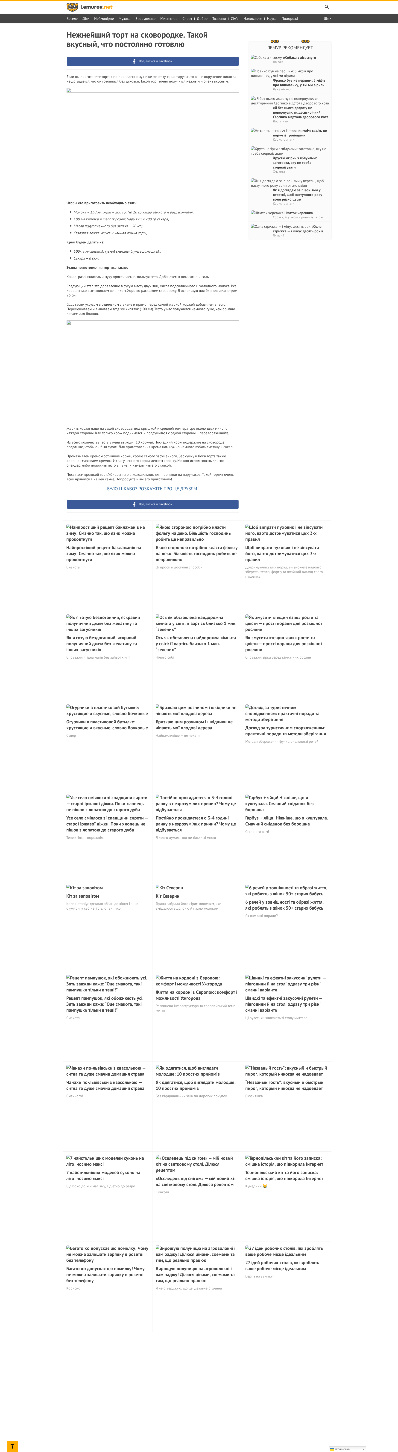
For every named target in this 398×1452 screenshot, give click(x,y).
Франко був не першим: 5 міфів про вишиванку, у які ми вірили (299, 82)
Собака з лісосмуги (300, 57)
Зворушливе (145, 18)
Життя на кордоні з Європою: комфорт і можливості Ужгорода (196, 995)
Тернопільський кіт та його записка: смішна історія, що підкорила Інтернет (284, 1175)
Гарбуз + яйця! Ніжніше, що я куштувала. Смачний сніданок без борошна (286, 821)
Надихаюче (252, 18)
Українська (342, 1449)
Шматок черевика (298, 212)
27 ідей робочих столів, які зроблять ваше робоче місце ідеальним (282, 1266)
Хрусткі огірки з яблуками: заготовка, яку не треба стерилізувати (295, 162)
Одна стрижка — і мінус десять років (298, 228)
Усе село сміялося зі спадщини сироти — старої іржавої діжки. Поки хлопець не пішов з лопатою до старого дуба (107, 824)
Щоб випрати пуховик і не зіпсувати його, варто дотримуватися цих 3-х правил (282, 553)
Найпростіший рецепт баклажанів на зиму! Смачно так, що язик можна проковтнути (103, 553)
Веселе (72, 18)
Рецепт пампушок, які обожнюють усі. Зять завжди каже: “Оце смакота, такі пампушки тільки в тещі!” (104, 1004)
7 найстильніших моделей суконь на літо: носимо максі (103, 1175)
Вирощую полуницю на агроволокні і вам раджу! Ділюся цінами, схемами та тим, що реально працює (195, 1274)
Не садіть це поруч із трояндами (300, 132)
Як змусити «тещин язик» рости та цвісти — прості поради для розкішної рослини (283, 644)
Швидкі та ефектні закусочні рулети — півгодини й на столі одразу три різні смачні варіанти (283, 1004)
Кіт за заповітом (82, 896)
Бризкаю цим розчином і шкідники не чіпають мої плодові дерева (194, 725)
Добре (202, 18)
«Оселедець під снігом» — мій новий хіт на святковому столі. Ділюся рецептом (196, 1181)
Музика (125, 18)
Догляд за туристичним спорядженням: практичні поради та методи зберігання (285, 731)
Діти (85, 18)
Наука (272, 18)
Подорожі (289, 18)
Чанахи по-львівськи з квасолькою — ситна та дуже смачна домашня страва (105, 1085)
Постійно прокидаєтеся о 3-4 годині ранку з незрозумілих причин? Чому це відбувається (196, 824)
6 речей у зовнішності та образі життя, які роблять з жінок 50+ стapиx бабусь (284, 905)
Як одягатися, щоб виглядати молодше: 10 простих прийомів (195, 1085)
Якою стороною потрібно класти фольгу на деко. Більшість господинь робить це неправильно (197, 553)
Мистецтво (169, 18)
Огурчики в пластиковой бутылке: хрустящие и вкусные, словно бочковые (107, 725)
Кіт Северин (167, 896)
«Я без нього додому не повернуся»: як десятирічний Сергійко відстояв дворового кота (300, 112)
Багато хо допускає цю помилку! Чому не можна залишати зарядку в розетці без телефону (105, 1274)
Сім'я (235, 18)
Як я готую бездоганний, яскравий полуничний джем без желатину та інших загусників (101, 644)
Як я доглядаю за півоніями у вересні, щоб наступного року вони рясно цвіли (297, 194)
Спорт (187, 18)
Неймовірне (104, 18)
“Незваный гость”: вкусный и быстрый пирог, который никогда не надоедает (284, 1085)
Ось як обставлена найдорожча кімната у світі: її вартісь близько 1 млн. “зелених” (196, 644)
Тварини (219, 18)
